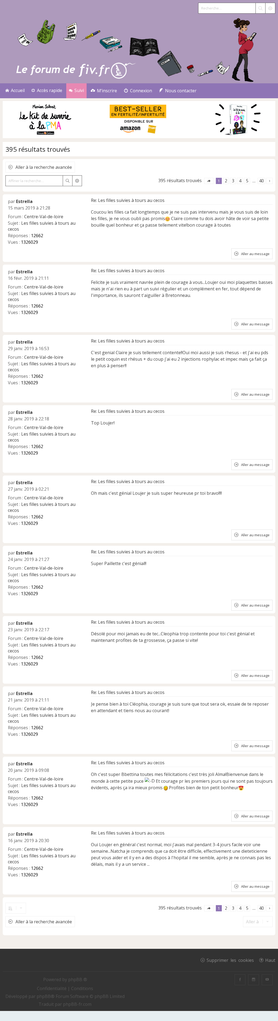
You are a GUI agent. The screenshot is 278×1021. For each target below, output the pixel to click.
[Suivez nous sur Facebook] (240, 979)
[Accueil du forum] (139, 48)
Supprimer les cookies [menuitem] (230, 960)
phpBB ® (77, 979)
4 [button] (240, 181)
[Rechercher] (260, 8)
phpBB (44, 996)
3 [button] (233, 181)
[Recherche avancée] (270, 8)
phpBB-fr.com (77, 1004)
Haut (270, 960)
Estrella (24, 201)
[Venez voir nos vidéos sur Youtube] (267, 979)
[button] (208, 181)
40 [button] (261, 181)
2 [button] (226, 181)
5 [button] (247, 181)
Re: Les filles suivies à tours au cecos (128, 200)
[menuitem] (104, 90)
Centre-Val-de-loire (43, 217)
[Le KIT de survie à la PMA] (139, 137)
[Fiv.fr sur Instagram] (253, 979)
